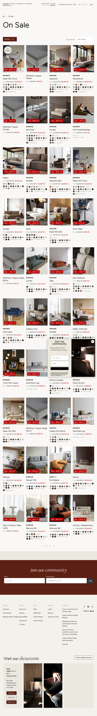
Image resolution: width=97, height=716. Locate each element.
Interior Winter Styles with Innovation (69, 639)
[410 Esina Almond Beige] (74, 85)
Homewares (20, 3)
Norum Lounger (56, 380)
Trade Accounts (53, 617)
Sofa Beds (6, 3)
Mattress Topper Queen (33, 77)
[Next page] (53, 546)
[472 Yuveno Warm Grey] (13, 85)
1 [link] (43, 546)
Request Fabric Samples (11, 617)
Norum (76, 477)
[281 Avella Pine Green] (4, 92)
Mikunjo (6, 477)
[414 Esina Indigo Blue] (76, 92)
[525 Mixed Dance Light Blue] (53, 143)
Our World (62, 4)
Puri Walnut (54, 480)
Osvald (6, 229)
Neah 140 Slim (9, 431)
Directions (11, 693)
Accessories (28, 3)
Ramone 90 (31, 528)
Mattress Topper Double (10, 128)
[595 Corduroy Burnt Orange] (34, 534)
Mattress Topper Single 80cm (13, 279)
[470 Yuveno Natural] (6, 92)
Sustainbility (23, 617)
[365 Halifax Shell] (55, 89)
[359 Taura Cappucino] (9, 89)
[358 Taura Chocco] (6, 89)
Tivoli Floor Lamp (10, 383)
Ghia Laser (7, 332)
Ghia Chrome (78, 383)
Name (6, 576)
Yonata (52, 130)
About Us (22, 609)
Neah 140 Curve (80, 181)
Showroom (23, 620)
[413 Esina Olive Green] (9, 85)
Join (90, 581)
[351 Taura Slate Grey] (74, 288)
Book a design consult (83, 657)
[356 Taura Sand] (23, 87)
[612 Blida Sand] (39, 136)
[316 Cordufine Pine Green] (13, 87)
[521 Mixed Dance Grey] (34, 136)
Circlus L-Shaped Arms (83, 525)
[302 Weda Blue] (11, 87)
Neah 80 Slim (55, 181)
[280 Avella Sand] (4, 87)
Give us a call (11, 702)
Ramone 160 (55, 528)
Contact (22, 624)
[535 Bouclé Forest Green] (81, 85)
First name (54, 354)
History (21, 613)
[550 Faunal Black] (4, 490)
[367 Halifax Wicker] (6, 85)
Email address (50, 576)
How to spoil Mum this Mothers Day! (70, 610)
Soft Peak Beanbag (81, 130)
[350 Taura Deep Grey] (18, 87)
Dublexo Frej (31, 329)
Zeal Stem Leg (32, 383)
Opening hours (11, 676)
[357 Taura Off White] (4, 89)
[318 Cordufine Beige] (16, 87)
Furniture (12, 3)
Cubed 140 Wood (57, 431)
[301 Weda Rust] (83, 286)
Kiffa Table (78, 229)
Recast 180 (31, 480)
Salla (51, 281)
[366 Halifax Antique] (4, 85)
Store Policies (38, 617)
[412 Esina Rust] (76, 85)
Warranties (37, 613)
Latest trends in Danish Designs (70, 616)
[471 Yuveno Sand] (11, 85)
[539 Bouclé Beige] (16, 85)
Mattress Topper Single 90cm (36, 429)
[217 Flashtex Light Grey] (76, 286)
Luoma (29, 281)
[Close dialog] (92, 341)
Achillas (52, 332)
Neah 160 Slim (55, 232)
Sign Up (50, 613)
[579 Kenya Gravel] (55, 85)
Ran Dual (30, 130)
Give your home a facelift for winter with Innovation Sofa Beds (70, 632)
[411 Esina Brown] (30, 136)
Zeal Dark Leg (79, 431)
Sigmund (53, 78)
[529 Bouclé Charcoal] (34, 235)
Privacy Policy (38, 620)
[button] (6, 4)
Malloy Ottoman (80, 329)
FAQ (35, 609)
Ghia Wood (78, 78)
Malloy (6, 178)
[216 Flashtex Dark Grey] (74, 286)
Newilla (29, 181)
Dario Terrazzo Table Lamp (12, 526)
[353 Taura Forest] (20, 87)
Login (50, 609)
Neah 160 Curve (10, 78)
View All (65, 644)
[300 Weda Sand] (9, 87)
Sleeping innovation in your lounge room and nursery (69, 623)
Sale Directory (7, 5)
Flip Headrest (79, 278)
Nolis (28, 229)
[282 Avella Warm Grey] (6, 87)
